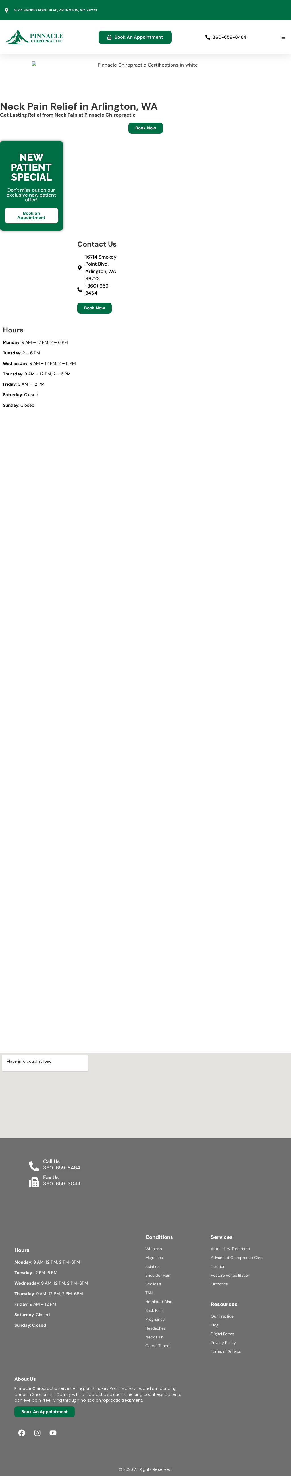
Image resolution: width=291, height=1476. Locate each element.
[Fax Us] (34, 1182)
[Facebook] (21, 1433)
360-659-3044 (61, 1183)
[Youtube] (53, 1433)
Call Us (51, 1161)
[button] (283, 37)
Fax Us (51, 1177)
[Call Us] (34, 1166)
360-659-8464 (61, 1167)
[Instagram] (37, 1433)
